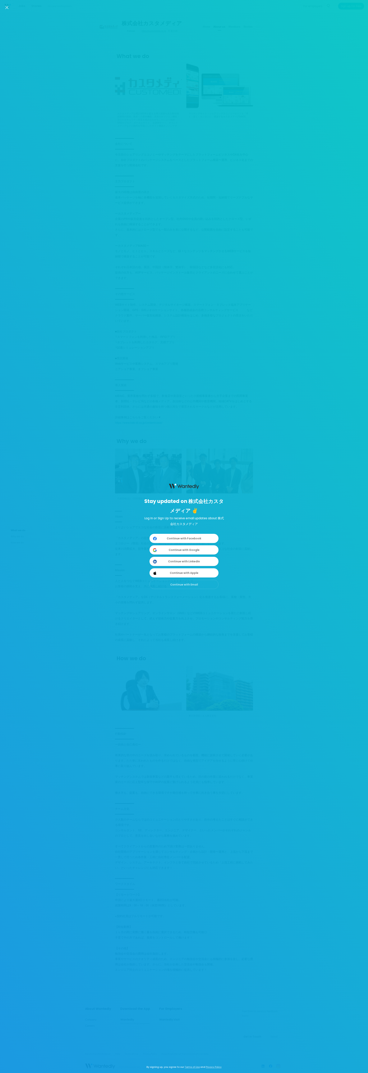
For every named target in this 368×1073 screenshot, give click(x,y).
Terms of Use (192, 1067)
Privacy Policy (214, 1067)
